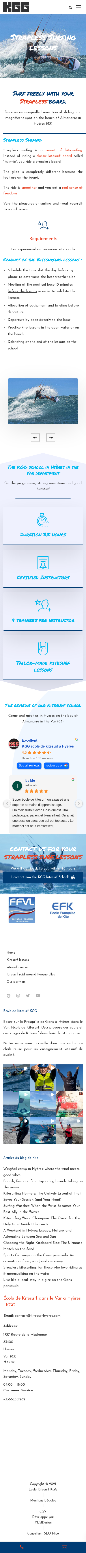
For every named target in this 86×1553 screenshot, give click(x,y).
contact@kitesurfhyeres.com (37, 1316)
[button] (16, 1077)
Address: (10, 1326)
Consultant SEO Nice (43, 1533)
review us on (55, 765)
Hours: (9, 1362)
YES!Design (43, 1522)
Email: (8, 1316)
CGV (43, 1511)
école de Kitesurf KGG (30, 1027)
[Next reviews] (79, 803)
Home (11, 953)
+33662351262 (14, 1399)
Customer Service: (18, 1390)
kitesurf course (17, 967)
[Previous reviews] (7, 803)
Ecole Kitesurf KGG (43, 1489)
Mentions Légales (43, 1500)
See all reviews (29, 765)
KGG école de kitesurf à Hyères (48, 746)
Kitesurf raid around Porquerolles (31, 974)
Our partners (16, 982)
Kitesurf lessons (18, 960)
